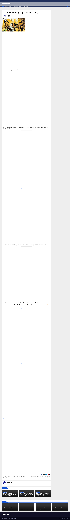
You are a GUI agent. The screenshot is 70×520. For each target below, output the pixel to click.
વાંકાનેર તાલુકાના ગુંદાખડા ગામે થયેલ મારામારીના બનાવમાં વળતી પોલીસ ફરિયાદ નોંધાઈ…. (60, 508)
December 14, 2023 (39, 509)
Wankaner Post (6, 3)
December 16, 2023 (6, 509)
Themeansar (14, 518)
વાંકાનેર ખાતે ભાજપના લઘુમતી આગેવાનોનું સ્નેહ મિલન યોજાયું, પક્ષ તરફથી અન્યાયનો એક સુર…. (9, 494)
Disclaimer (67, 518)
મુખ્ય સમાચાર (6, 6)
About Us (60, 518)
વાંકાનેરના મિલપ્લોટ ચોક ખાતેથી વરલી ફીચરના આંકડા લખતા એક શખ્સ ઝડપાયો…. (42, 494)
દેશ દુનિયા (24, 6)
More (27, 6)
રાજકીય (20, 6)
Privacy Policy (63, 518)
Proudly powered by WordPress (5, 518)
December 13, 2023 (56, 509)
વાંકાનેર (6, 492)
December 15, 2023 (22, 509)
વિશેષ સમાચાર (10, 6)
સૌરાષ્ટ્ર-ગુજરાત (16, 6)
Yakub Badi (9, 15)
